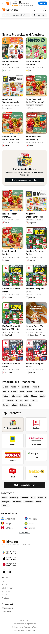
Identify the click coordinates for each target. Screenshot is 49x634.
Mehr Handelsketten (24, 485)
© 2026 (24, 620)
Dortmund (17, 502)
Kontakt (5, 584)
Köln (33, 498)
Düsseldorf (28, 502)
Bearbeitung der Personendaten (24, 630)
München (24, 498)
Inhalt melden (7, 588)
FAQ (3, 581)
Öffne (42, 3)
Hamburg (14, 498)
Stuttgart (6, 502)
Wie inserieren (7, 608)
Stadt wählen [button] (41, 15)
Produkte (5, 598)
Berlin (4, 498)
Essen (38, 502)
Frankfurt (42, 498)
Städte (4, 594)
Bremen (5, 506)
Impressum (6, 591)
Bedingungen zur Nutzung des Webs (24, 627)
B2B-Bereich (7, 611)
